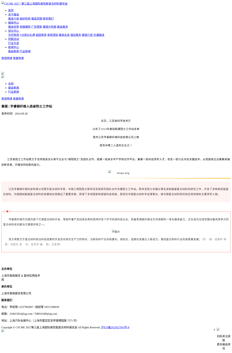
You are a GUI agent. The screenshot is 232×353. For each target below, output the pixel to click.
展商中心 (13, 22)
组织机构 (25, 18)
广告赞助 (36, 26)
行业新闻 (25, 51)
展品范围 (36, 18)
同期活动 (13, 39)
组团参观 (41, 35)
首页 (11, 10)
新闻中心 (13, 47)
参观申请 (6, 58)
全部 (11, 83)
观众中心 (13, 30)
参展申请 (18, 58)
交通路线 (98, 35)
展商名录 (64, 35)
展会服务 (62, 26)
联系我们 (48, 18)
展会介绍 (13, 18)
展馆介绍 (87, 35)
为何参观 (13, 35)
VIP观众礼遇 (27, 35)
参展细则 (25, 26)
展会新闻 (13, 51)
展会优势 (13, 26)
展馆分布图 (49, 26)
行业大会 (13, 43)
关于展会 (13, 14)
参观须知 (52, 35)
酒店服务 (75, 35)
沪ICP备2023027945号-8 (115, 327)
